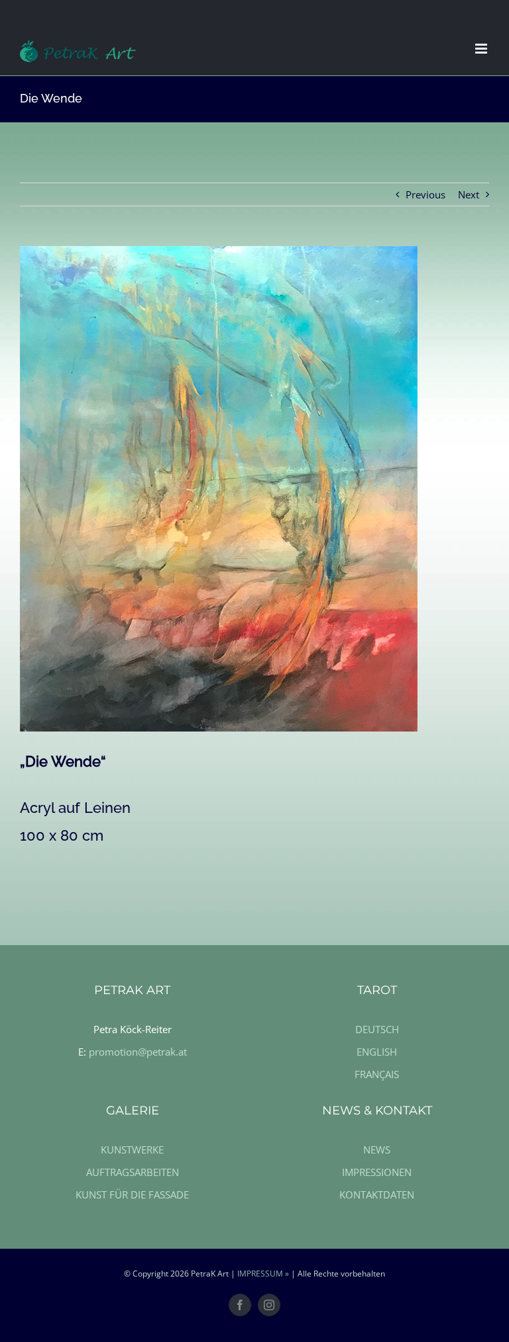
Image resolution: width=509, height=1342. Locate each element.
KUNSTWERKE (132, 1149)
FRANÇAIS (377, 1074)
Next (468, 194)
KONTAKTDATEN (376, 1194)
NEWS (376, 1149)
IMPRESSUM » (263, 1273)
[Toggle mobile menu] (482, 49)
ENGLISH (377, 1051)
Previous (425, 194)
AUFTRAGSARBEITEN (132, 1172)
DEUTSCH (377, 1029)
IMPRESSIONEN (377, 1172)
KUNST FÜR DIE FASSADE (132, 1194)
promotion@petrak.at (138, 1051)
